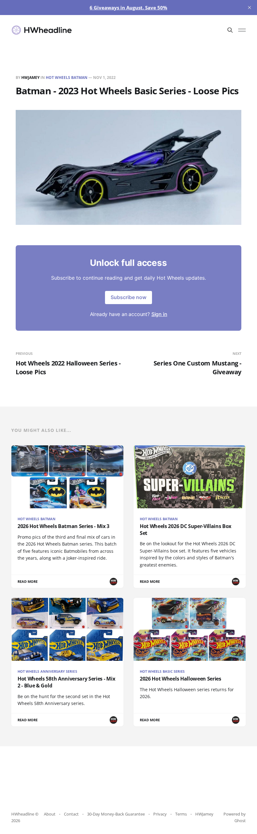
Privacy (160, 814)
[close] (249, 8)
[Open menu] (242, 30)
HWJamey (30, 77)
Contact (71, 814)
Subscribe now (128, 297)
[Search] (230, 30)
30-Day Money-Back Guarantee (116, 814)
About (49, 814)
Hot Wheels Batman (66, 77)
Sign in (159, 314)
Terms (181, 814)
